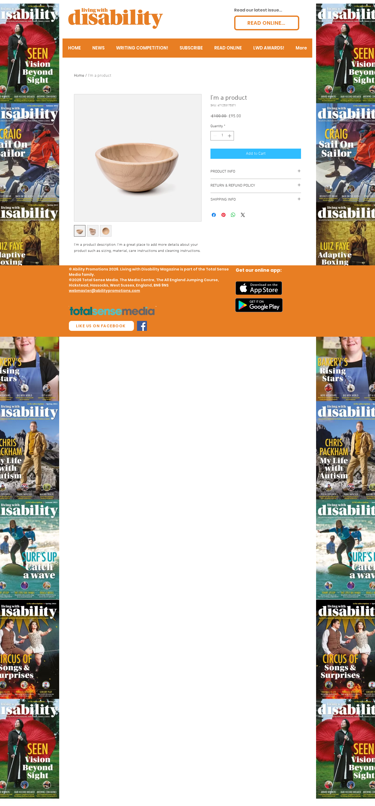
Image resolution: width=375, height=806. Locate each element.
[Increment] (230, 135)
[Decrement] (214, 135)
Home (79, 75)
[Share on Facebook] (214, 215)
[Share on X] (243, 215)
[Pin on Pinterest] (223, 215)
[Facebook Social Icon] (142, 326)
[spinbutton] (222, 135)
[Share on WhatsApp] (233, 215)
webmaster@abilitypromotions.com (104, 290)
